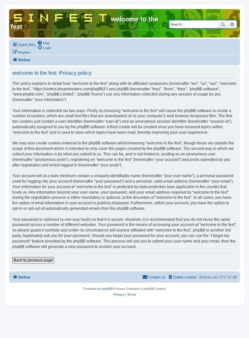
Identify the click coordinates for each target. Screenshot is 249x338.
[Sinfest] (61, 16)
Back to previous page (33, 260)
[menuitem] (43, 42)
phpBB (107, 288)
